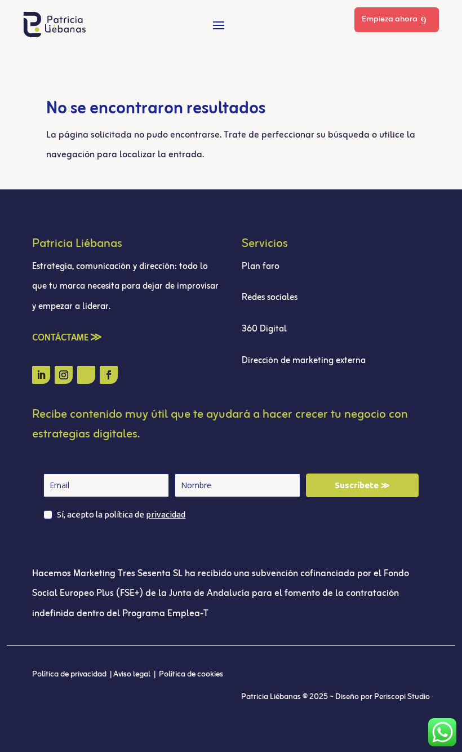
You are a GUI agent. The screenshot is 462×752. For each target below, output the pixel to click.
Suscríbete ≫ (362, 485)
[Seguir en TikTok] (86, 375)
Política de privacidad (70, 674)
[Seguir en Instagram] (64, 375)
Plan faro (260, 267)
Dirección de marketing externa (304, 361)
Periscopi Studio (402, 697)
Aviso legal (132, 674)
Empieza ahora (389, 19)
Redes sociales (269, 298)
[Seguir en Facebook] (109, 375)
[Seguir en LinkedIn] (41, 375)
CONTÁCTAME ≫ (67, 338)
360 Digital (265, 329)
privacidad (165, 514)
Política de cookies (191, 674)
